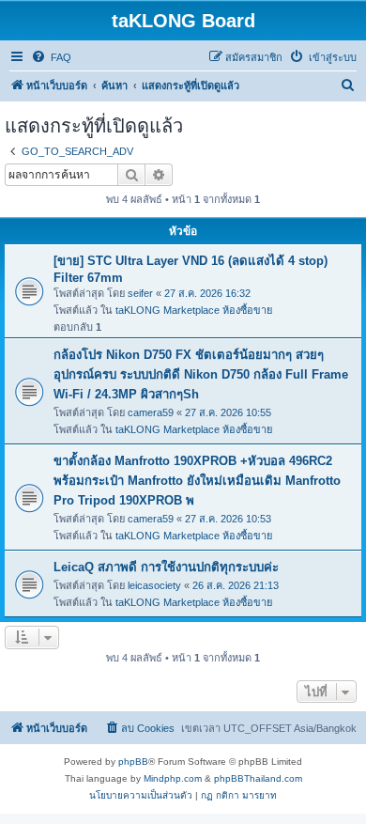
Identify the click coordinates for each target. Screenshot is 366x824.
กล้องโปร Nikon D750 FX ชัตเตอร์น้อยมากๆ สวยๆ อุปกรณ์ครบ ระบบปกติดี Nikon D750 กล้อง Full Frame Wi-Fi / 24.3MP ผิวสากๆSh (200, 374)
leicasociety (154, 585)
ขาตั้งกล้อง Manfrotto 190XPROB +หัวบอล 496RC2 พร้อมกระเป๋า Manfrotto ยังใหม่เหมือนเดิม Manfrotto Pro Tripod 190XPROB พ (197, 480)
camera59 (151, 412)
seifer (140, 293)
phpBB (133, 761)
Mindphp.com (173, 778)
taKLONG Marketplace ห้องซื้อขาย (193, 310)
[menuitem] (51, 57)
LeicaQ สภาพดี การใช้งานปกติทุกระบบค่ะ (166, 567)
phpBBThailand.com (258, 778)
